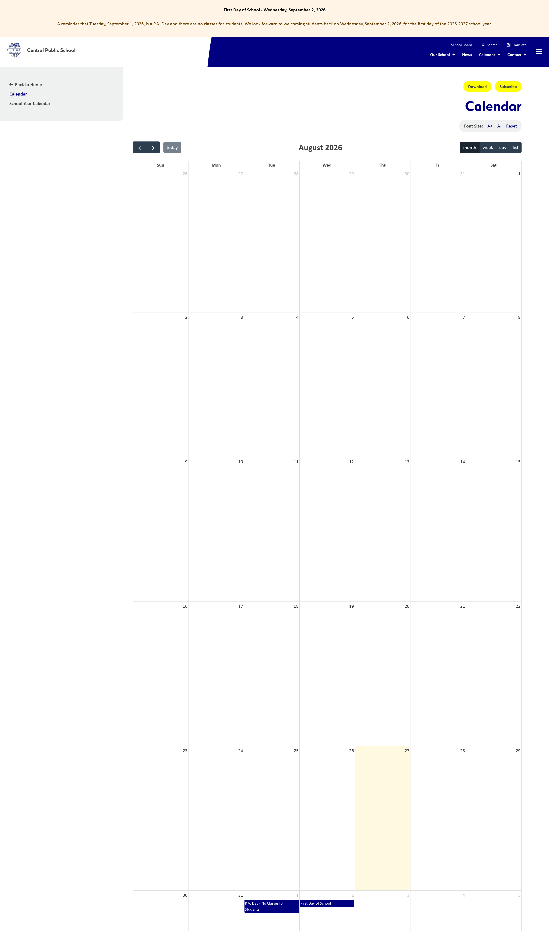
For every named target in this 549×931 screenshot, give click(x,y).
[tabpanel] (274, 23)
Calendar (18, 94)
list (515, 147)
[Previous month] (139, 147)
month (469, 147)
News (467, 54)
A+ (490, 126)
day (502, 147)
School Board (461, 44)
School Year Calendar (29, 103)
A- (499, 126)
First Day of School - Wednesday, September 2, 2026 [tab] (275, 9)
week (488, 147)
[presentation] (539, 51)
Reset (511, 126)
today (172, 147)
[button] (489, 45)
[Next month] (153, 147)
